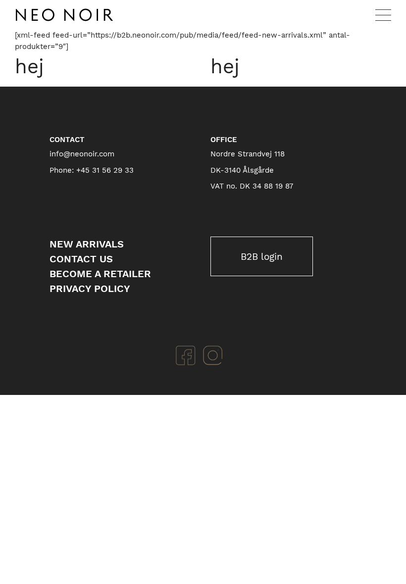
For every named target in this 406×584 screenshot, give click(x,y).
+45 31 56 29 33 (105, 170)
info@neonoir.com (82, 153)
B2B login (262, 256)
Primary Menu (383, 15)
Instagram (213, 355)
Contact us (81, 259)
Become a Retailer (100, 274)
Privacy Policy (90, 288)
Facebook (186, 355)
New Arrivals (87, 244)
